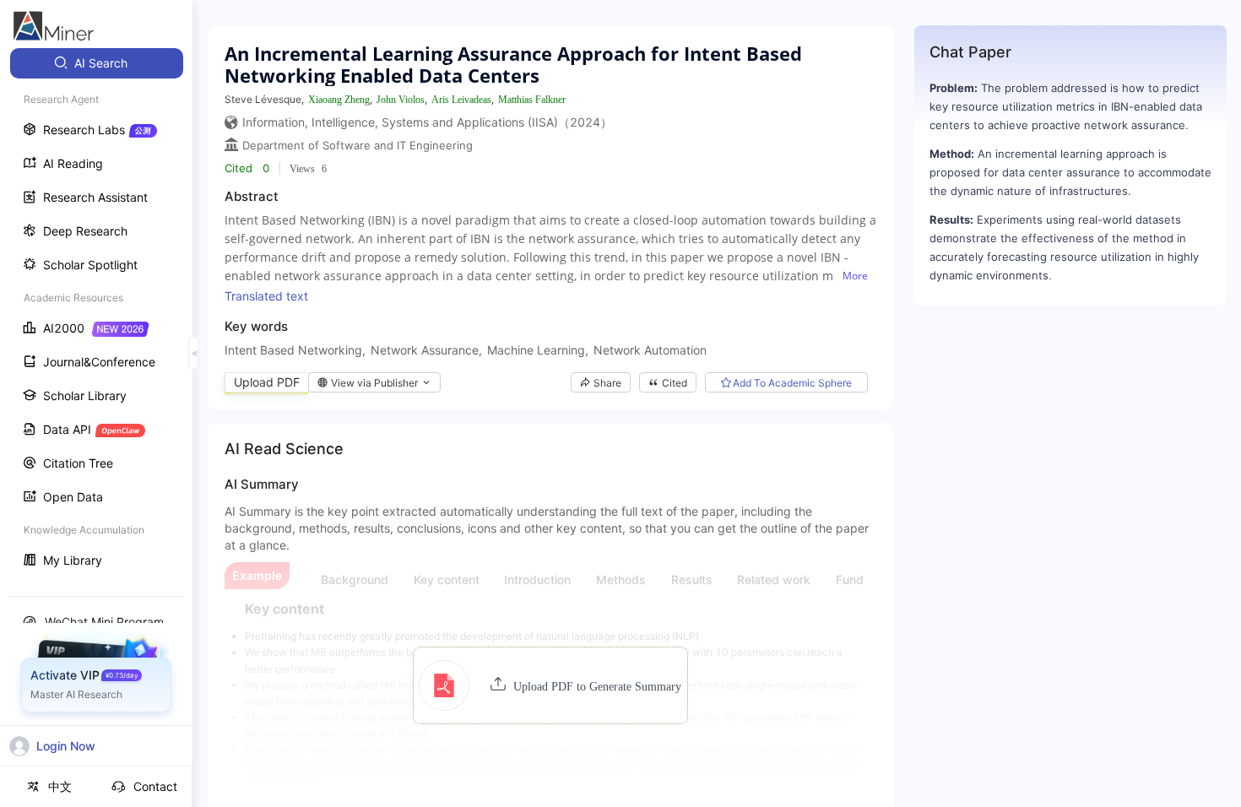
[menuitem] (96, 63)
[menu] (96, 313)
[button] (550, 685)
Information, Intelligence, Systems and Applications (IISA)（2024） (427, 122)
